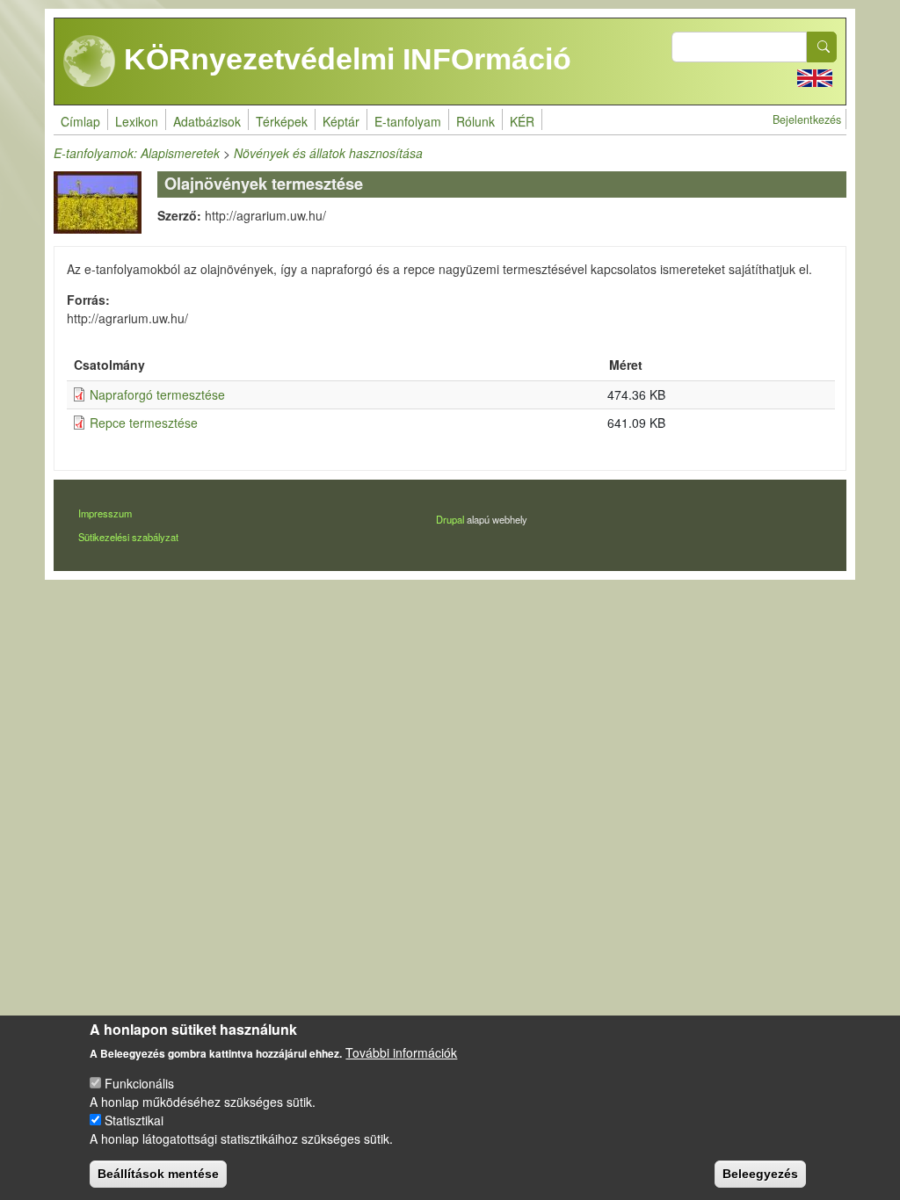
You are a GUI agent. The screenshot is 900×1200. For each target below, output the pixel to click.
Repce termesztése (144, 422)
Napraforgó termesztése (157, 394)
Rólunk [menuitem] (475, 121)
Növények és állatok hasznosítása (328, 153)
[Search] (822, 47)
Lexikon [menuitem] (136, 121)
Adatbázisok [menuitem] (207, 121)
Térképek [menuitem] (282, 121)
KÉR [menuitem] (522, 121)
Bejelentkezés (807, 119)
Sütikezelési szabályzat (128, 537)
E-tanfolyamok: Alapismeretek (137, 153)
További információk (401, 1052)
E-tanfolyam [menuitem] (407, 121)
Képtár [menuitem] (341, 121)
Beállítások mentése (158, 1174)
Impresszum (105, 513)
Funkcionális (139, 1083)
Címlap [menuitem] (80, 121)
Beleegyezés (760, 1174)
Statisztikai (134, 1120)
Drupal (450, 519)
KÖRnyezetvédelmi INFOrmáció (343, 59)
